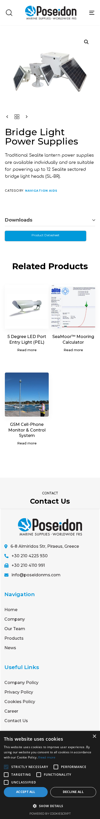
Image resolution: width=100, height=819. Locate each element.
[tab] (50, 220)
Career (11, 711)
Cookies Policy (19, 701)
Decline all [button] (73, 792)
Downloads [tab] (18, 220)
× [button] (94, 736)
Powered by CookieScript (50, 813)
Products (14, 638)
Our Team (14, 628)
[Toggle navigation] (91, 12)
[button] (9, 12)
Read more (46, 757)
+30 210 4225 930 (30, 555)
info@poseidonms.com (36, 574)
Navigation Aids (41, 190)
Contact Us (16, 720)
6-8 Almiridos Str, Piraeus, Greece (45, 546)
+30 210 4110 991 (28, 565)
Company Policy (21, 682)
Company (14, 619)
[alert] (50, 775)
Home (10, 609)
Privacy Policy (18, 692)
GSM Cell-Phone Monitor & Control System (27, 430)
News (10, 647)
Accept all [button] (25, 792)
